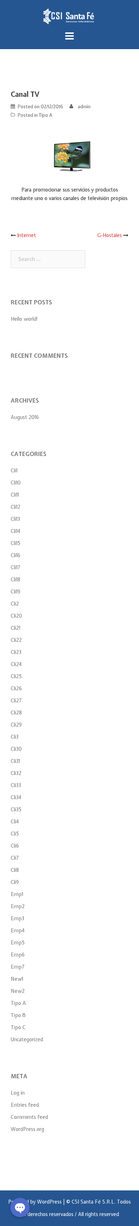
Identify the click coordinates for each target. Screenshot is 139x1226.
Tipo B (18, 1015)
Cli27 (16, 700)
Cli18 (15, 579)
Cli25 (16, 676)
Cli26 (16, 688)
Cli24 (16, 664)
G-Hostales (109, 235)
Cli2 (15, 604)
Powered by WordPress (35, 1202)
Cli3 (15, 737)
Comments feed (29, 1117)
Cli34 (16, 797)
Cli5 (15, 834)
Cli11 (15, 495)
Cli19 (15, 591)
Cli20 (16, 616)
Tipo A (45, 115)
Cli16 (15, 555)
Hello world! (24, 319)
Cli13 (15, 519)
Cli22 (16, 640)
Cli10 (16, 483)
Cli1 (14, 470)
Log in (18, 1093)
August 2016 (25, 417)
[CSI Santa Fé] (70, 16)
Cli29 (16, 725)
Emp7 (18, 967)
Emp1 (17, 894)
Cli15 (15, 543)
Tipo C (18, 1027)
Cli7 (15, 858)
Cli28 (16, 712)
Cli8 (15, 870)
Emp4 (18, 930)
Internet (26, 235)
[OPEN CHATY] (20, 1207)
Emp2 (18, 906)
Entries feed (25, 1105)
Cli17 (15, 567)
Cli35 (16, 809)
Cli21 (15, 628)
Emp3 (17, 918)
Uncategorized (27, 1039)
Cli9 (15, 882)
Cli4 (15, 821)
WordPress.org (27, 1129)
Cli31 (15, 761)
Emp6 (18, 955)
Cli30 (16, 749)
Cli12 (15, 507)
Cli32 (16, 773)
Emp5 (18, 942)
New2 (18, 991)
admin (84, 107)
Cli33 (16, 785)
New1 (17, 979)
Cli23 (16, 652)
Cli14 (15, 531)
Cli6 (15, 846)
